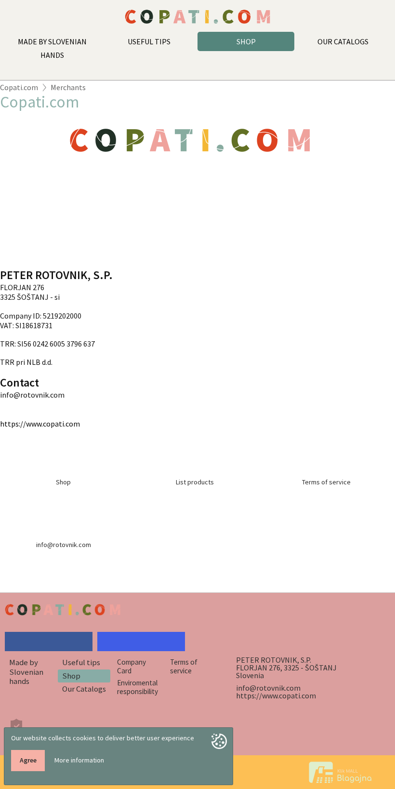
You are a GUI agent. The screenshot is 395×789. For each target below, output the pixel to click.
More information (79, 760)
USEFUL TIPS (149, 41)
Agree (28, 760)
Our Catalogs (84, 688)
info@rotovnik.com (268, 688)
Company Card (131, 666)
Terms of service (184, 666)
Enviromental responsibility (137, 686)
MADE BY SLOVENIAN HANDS (52, 48)
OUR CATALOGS (343, 41)
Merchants (68, 87)
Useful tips (81, 662)
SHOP (246, 41)
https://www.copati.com (40, 423)
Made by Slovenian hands (26, 671)
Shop (71, 675)
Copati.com (19, 87)
